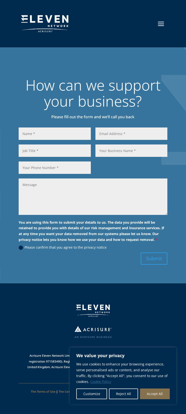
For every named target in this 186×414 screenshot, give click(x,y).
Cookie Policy (100, 381)
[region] (123, 375)
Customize (91, 393)
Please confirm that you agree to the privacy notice (65, 247)
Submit (154, 258)
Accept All (155, 393)
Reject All (123, 393)
